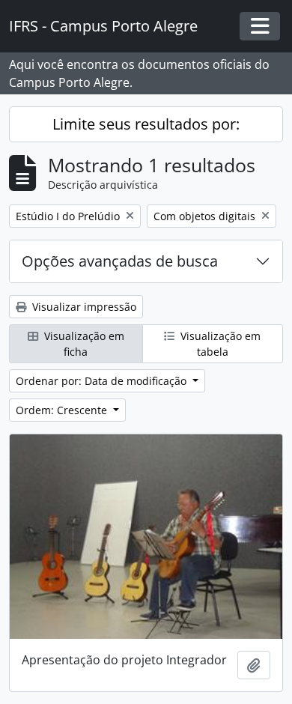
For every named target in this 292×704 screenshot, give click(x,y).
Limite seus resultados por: (146, 124)
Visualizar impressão (82, 307)
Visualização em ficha (82, 344)
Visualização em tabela (219, 344)
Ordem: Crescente (63, 410)
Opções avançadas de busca (120, 261)
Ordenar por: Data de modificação (102, 381)
